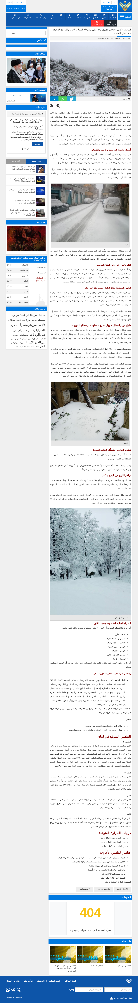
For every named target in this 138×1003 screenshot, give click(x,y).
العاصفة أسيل (84, 889)
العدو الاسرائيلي (31, 342)
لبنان (125, 99)
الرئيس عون (31, 346)
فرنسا (34, 320)
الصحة (37, 346)
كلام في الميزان (13, 981)
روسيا (25, 324)
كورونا (15, 314)
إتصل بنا (16, 2)
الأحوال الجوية (122, 889)
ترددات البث (15, 18)
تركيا (38, 330)
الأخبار (104, 18)
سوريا (33, 325)
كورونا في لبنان (28, 314)
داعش (18, 325)
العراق (36, 338)
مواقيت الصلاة (41, 18)
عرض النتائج (26, 149)
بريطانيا (27, 331)
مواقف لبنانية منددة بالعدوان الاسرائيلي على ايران (24, 201)
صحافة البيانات (28, 18)
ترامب (33, 330)
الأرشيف (9, 2)
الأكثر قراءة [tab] (16, 161)
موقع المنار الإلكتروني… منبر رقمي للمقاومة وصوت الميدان (22, 190)
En (103, 2)
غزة (28, 319)
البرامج (95, 18)
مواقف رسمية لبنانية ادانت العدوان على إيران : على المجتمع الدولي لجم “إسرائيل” (22, 212)
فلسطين (41, 319)
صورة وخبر (41, 222)
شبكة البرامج (54, 981)
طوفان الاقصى (20, 320)
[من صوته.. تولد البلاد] (26, 238)
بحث (13, 33)
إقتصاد (69, 18)
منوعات (61, 18)
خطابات (78, 18)
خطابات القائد (40, 54)
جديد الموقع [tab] (36, 161)
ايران (21, 330)
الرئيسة (113, 18)
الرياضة (87, 18)
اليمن (43, 335)
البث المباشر (11, 101)
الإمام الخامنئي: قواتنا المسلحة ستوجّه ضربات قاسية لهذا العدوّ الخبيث (23, 168)
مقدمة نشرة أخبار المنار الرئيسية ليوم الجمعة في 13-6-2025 (22, 180)
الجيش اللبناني (20, 346)
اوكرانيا (15, 331)
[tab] (26, 113)
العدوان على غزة (27, 339)
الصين (42, 346)
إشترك (71, 990)
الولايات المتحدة (29, 334)
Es (114, 2)
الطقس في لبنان (103, 889)
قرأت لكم (28, 981)
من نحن (22, 2)
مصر (44, 315)
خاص (52, 18)
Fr (109, 2)
